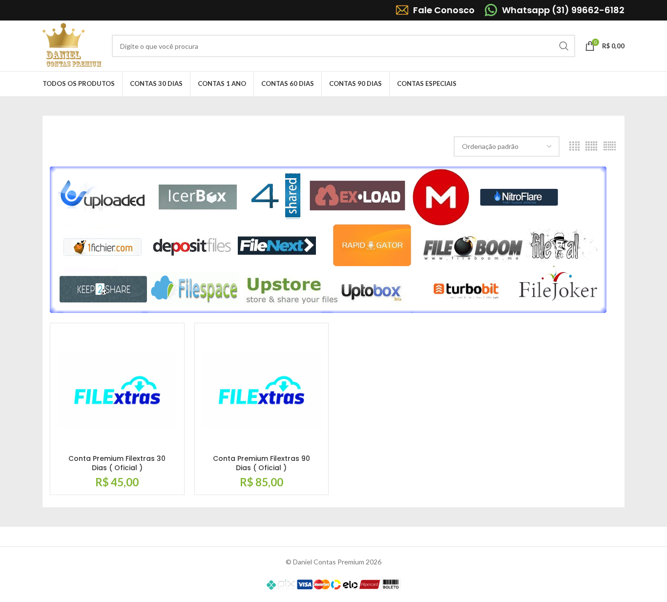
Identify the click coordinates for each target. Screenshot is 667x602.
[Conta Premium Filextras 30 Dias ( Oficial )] (117, 390)
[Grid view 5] (591, 146)
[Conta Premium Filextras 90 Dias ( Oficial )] (261, 390)
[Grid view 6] (610, 146)
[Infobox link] (435, 10)
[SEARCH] (564, 46)
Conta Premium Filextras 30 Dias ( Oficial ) (117, 463)
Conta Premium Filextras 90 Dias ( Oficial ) (261, 463)
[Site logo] (72, 45)
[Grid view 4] (574, 146)
